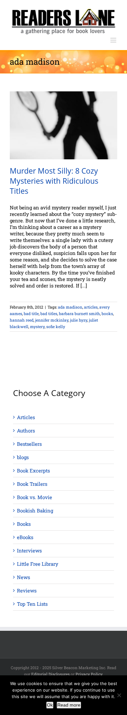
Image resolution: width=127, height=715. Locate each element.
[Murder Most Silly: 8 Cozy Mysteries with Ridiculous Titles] (63, 125)
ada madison (70, 307)
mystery (37, 326)
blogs (23, 457)
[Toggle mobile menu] (113, 40)
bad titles (48, 313)
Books (24, 524)
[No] (119, 695)
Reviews (26, 590)
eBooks (25, 537)
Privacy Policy (89, 674)
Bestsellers (29, 444)
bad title (31, 313)
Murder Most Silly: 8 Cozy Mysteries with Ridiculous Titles (54, 181)
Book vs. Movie (34, 497)
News (23, 577)
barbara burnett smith (79, 313)
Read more (68, 705)
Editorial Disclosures (50, 674)
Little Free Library (37, 564)
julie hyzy (78, 320)
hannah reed (22, 320)
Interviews (29, 550)
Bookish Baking (35, 510)
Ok (50, 705)
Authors (26, 430)
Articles (26, 417)
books (107, 313)
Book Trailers (32, 484)
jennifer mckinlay (51, 320)
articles (91, 307)
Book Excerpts (33, 470)
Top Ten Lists (32, 604)
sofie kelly (55, 326)
